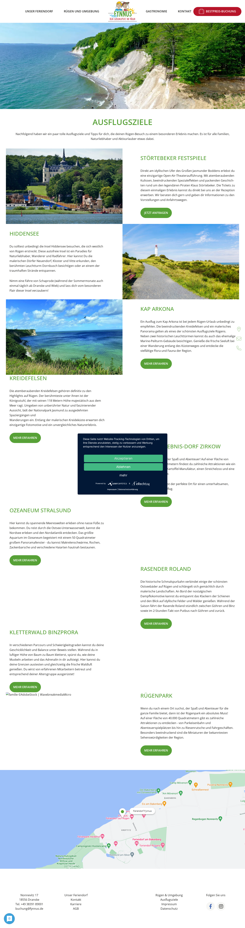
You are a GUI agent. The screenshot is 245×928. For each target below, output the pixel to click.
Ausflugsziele (169, 900)
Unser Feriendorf (39, 11)
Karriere (75, 904)
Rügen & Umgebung (169, 895)
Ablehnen (123, 467)
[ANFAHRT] (239, 329)
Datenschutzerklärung (128, 489)
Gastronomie (156, 11)
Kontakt (184, 11)
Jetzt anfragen (156, 213)
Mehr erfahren (156, 364)
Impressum (169, 904)
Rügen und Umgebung (81, 11)
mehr (123, 475)
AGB (76, 909)
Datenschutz (169, 909)
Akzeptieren (123, 458)
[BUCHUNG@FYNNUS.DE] (239, 338)
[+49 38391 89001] (239, 348)
